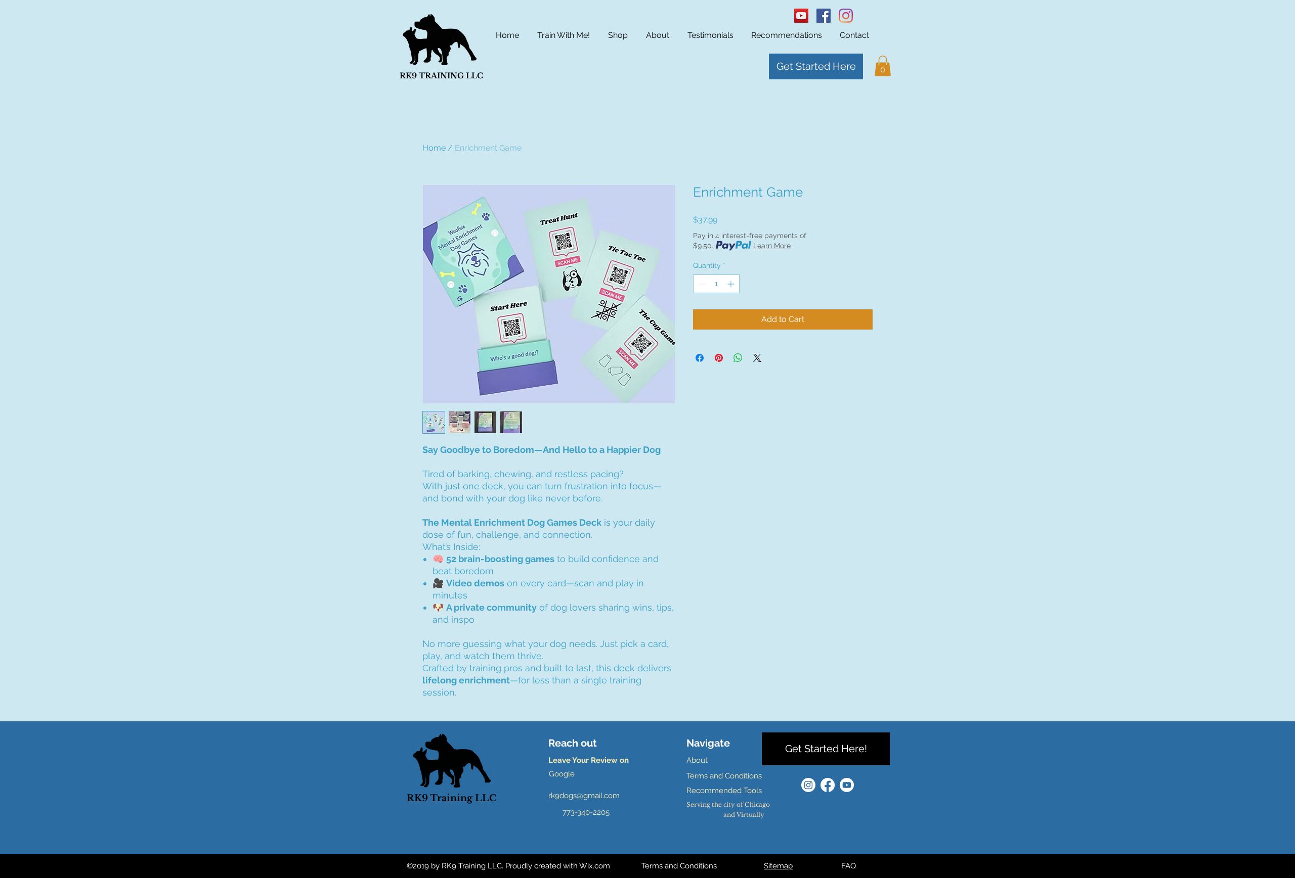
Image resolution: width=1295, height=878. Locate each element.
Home (434, 148)
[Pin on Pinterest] (719, 358)
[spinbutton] (716, 284)
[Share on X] (757, 358)
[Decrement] (701, 284)
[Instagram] (846, 16)
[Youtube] (847, 785)
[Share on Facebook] (700, 358)
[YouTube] (801, 16)
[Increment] (731, 284)
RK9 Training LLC (452, 798)
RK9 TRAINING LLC (441, 75)
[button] (882, 66)
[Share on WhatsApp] (738, 358)
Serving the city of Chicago (728, 804)
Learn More (772, 246)
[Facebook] (823, 16)
